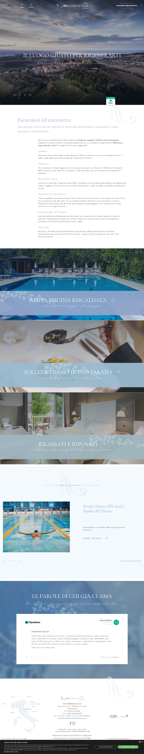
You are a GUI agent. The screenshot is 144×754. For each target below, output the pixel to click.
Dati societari (82, 729)
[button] (48, 752)
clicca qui (73, 750)
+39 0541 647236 (64, 716)
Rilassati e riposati (68, 444)
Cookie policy (62, 729)
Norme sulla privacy (60, 738)
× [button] (142, 742)
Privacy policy (72, 729)
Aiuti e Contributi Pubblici (63, 731)
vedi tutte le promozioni (131, 561)
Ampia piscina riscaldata (68, 300)
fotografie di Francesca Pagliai (119, 738)
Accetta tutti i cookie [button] (128, 747)
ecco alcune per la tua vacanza (72, 485)
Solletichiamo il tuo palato (68, 372)
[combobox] (140, 742)
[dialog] (72, 747)
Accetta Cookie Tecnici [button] (106, 747)
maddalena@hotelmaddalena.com (72, 718)
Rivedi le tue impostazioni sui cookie (81, 731)
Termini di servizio (76, 738)
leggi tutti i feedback (110, 657)
